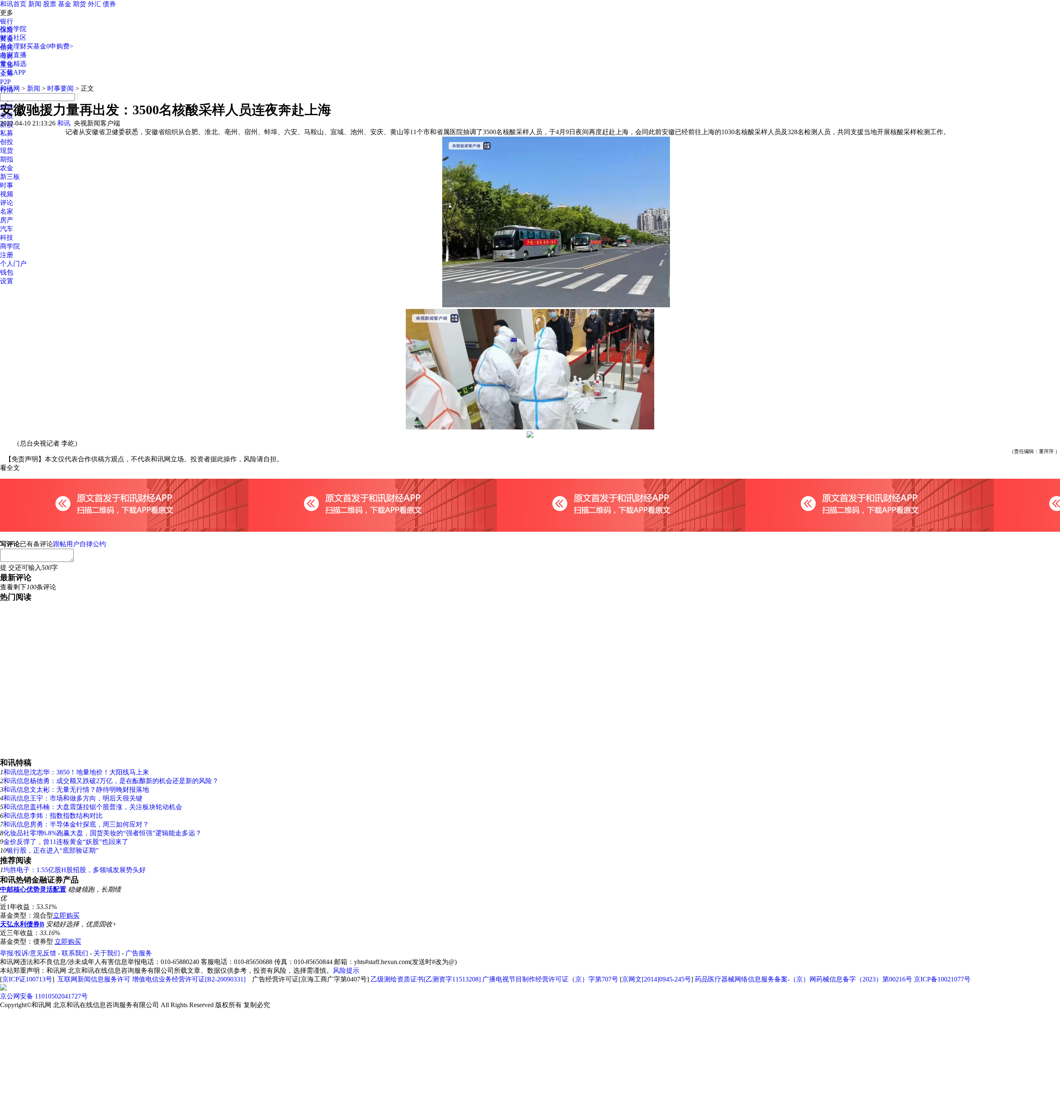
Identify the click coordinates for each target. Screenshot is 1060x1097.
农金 (6, 167)
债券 (109, 3)
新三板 (10, 176)
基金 (64, 3)
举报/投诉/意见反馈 (28, 953)
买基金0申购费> (49, 46)
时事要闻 (60, 88)
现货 (6, 150)
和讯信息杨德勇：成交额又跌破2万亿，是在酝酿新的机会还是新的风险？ (111, 780)
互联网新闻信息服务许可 (94, 979)
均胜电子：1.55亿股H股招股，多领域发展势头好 (74, 869)
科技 (6, 237)
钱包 (6, 272)
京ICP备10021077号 (942, 979)
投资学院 (13, 28)
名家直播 (13, 54)
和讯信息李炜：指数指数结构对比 (53, 815)
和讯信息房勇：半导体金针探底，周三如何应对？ (76, 824)
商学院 (10, 246)
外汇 (94, 3)
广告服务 (138, 953)
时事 (6, 185)
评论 (6, 202)
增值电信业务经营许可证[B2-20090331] (189, 979)
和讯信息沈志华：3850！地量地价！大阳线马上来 (76, 772)
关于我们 (107, 953)
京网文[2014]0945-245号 (656, 979)
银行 (6, 21)
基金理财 (13, 46)
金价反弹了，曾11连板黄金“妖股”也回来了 (65, 841)
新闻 (34, 3)
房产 (6, 220)
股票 (49, 3)
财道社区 (13, 37)
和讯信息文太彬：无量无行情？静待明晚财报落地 (76, 789)
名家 (6, 211)
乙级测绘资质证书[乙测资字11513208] (426, 979)
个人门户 (13, 263)
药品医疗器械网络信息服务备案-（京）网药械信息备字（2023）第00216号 (803, 979)
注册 (6, 254)
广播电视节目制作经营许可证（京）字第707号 (550, 979)
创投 (6, 141)
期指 (6, 159)
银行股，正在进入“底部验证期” (53, 850)
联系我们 (75, 953)
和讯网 (10, 88)
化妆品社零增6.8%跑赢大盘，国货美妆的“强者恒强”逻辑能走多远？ (102, 833)
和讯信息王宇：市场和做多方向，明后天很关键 (72, 798)
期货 (79, 3)
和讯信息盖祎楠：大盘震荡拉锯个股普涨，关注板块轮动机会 (92, 806)
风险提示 (346, 970)
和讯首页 (13, 3)
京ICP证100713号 (27, 979)
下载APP (13, 72)
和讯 (63, 123)
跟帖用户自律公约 (79, 543)
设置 (6, 280)
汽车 (6, 228)
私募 (6, 133)
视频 (6, 194)
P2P (5, 81)
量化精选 (13, 63)
